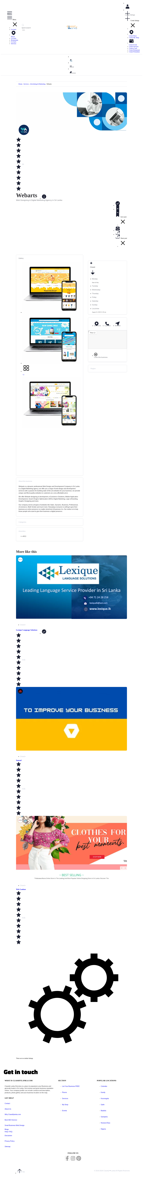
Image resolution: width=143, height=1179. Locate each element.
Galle (102, 1104)
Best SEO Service (11, 1120)
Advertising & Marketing (37, 84)
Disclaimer (8, 1135)
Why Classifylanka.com (13, 1114)
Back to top (21, 1172)
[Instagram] (73, 1158)
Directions (97, 325)
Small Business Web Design (14, 1125)
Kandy (103, 1092)
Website (118, 325)
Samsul (18, 760)
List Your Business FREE (71, 1086)
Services (26, 84)
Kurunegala (105, 1098)
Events (64, 1110)
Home (20, 84)
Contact (7, 1103)
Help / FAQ (8, 1132)
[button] (15, 28)
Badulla (103, 1110)
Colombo (104, 1086)
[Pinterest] (78, 1158)
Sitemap (7, 1146)
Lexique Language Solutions (26, 630)
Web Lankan (21, 889)
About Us (8, 1109)
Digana (103, 1129)
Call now (107, 325)
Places (64, 1092)
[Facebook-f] (67, 1158)
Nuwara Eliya (105, 1123)
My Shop (65, 1104)
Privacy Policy (9, 1141)
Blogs (7, 1129)
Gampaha (104, 1117)
